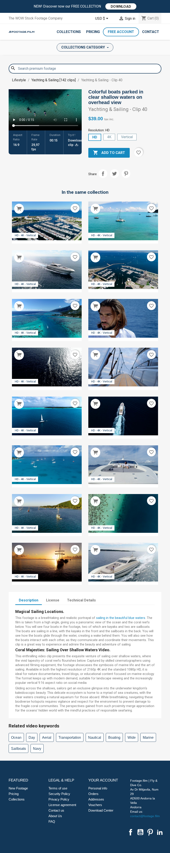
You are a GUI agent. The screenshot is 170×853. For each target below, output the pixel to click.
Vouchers (95, 805)
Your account (103, 780)
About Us (55, 816)
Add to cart (109, 152)
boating (114, 737)
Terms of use (57, 788)
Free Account (121, 32)
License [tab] (52, 600)
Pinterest (126, 173)
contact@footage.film (145, 816)
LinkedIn (159, 832)
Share (103, 173)
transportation (69, 737)
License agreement (62, 805)
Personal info (97, 788)
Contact (150, 32)
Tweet (114, 173)
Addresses (96, 799)
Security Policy (59, 794)
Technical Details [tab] (81, 600)
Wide (132, 737)
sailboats (18, 748)
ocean (16, 737)
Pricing (93, 32)
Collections (69, 32)
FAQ (51, 821)
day (32, 737)
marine (148, 737)
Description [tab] (28, 600)
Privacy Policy (58, 799)
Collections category (83, 47)
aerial (46, 737)
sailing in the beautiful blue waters (120, 618)
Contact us (56, 810)
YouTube (140, 832)
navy (37, 748)
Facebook (130, 832)
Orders (93, 794)
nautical (94, 737)
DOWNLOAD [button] (121, 6)
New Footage (18, 788)
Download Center (100, 810)
